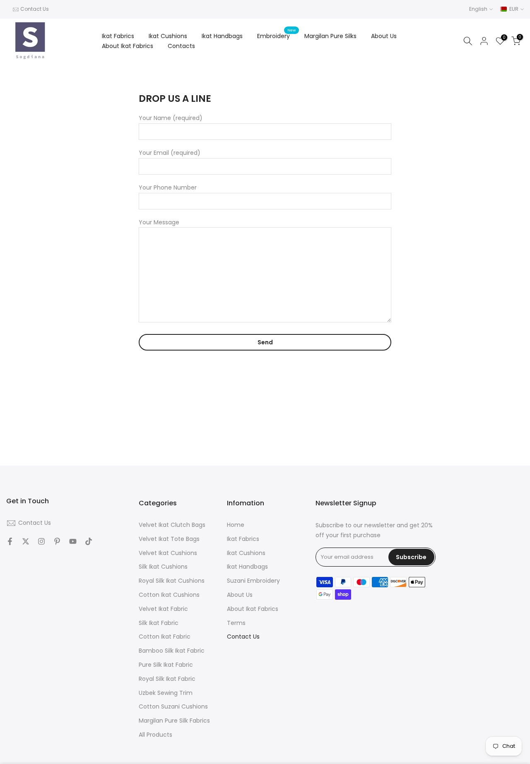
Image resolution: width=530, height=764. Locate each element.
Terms (236, 623)
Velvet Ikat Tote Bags (169, 539)
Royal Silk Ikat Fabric (167, 679)
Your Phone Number (168, 187)
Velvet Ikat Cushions (168, 553)
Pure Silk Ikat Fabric (166, 665)
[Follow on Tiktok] (88, 541)
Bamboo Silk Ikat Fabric (172, 651)
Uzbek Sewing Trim (166, 693)
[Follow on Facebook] (10, 541)
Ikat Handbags (222, 36)
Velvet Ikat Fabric (163, 609)
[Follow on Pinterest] (57, 541)
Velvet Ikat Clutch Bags (172, 525)
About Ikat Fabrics (127, 46)
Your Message (159, 222)
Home (235, 525)
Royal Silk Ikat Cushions (172, 581)
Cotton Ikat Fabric (164, 637)
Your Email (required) (169, 153)
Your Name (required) (170, 118)
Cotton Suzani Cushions (173, 707)
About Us (384, 36)
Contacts (181, 46)
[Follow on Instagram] (41, 541)
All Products (155, 735)
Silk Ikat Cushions (163, 567)
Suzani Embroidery (253, 581)
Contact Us (34, 8)
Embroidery (276, 35)
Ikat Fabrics (118, 36)
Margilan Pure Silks (330, 36)
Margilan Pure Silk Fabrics (174, 721)
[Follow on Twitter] (25, 541)
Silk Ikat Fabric (158, 623)
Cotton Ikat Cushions (169, 595)
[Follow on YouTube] (73, 541)
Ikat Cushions (168, 36)
